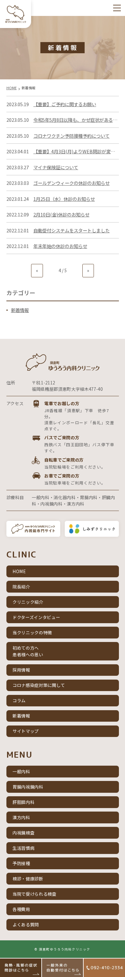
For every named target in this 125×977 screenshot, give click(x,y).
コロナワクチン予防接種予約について (71, 135)
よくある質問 (26, 924)
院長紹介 (21, 586)
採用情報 (21, 670)
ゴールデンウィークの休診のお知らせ (71, 182)
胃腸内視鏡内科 (28, 787)
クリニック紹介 (28, 602)
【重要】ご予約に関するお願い (64, 104)
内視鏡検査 (23, 832)
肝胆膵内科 (23, 802)
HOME (19, 571)
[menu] (117, 8)
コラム (19, 700)
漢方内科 (21, 817)
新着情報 (20, 310)
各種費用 (21, 909)
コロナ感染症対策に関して (39, 685)
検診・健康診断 (28, 878)
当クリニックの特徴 (32, 632)
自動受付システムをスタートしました (71, 230)
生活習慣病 (23, 848)
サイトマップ (26, 731)
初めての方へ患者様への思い (28, 651)
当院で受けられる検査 (34, 894)
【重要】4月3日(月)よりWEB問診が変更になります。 (76, 151)
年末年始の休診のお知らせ (60, 246)
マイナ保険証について (55, 167)
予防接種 (21, 863)
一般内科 (21, 771)
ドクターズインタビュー (36, 617)
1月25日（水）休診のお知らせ (64, 198)
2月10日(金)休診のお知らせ (61, 214)
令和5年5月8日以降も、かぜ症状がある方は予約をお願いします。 (76, 119)
